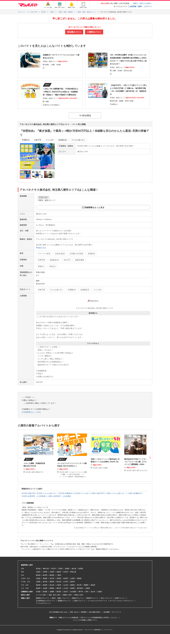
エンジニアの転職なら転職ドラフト (85, 620)
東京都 (38, 568)
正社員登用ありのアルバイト (45, 601)
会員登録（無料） (136, 6)
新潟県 (45, 582)
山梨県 (38, 582)
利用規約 (84, 612)
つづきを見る (85, 115)
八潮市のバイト (94, 32)
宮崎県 (72, 588)
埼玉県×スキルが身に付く (47, 493)
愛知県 (38, 575)
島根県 (45, 585)
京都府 (52, 572)
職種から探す (67, 595)
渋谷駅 (38, 592)
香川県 (79, 585)
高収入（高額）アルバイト (61, 598)
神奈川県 (46, 568)
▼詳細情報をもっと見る (31, 412)
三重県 (59, 575)
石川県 (65, 582)
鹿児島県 (80, 588)
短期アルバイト (120, 598)
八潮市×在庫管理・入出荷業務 (59, 496)
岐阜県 (45, 575)
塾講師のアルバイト (42, 598)
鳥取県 (38, 585)
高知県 (93, 585)
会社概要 (107, 612)
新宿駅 (45, 592)
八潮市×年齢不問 (97, 493)
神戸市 (81, 592)
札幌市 (100, 592)
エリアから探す (41, 595)
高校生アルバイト (78, 598)
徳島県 (72, 585)
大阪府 (38, 572)
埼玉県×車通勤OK (66, 493)
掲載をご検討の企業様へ (142, 3)
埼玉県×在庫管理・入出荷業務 (33, 496)
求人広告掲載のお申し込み (58, 612)
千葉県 (60, 568)
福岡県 (38, 588)
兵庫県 (45, 572)
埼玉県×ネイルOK (81, 493)
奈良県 (65, 572)
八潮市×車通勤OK (134, 493)
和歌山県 (73, 572)
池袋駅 (52, 592)
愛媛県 (86, 585)
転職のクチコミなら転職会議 (68, 617)
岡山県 (52, 585)
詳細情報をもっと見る (94, 207)
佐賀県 (45, 588)
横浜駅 (59, 592)
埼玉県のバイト (74, 32)
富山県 (59, 582)
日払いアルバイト (107, 598)
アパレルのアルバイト (43, 603)
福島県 (79, 578)
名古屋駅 (73, 592)
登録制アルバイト (92, 598)
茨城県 (67, 568)
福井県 (72, 582)
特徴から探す (78, 595)
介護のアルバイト (79, 601)
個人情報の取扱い (95, 612)
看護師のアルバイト (64, 601)
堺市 (86, 592)
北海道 (38, 578)
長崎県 (52, 588)
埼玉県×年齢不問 (28, 493)
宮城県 (59, 578)
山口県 (65, 585)
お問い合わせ (74, 612)
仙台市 (93, 592)
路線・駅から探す (55, 595)
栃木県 (74, 568)
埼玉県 (53, 568)
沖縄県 (87, 588)
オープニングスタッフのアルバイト (122, 601)
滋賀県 (59, 572)
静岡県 (52, 575)
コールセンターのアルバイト (97, 601)
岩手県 (52, 578)
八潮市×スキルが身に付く (115, 493)
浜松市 (65, 592)
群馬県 (81, 568)
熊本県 (59, 588)
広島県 (59, 585)
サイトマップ (116, 612)
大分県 (65, 588)
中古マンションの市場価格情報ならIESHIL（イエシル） (99, 617)
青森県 (45, 578)
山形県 (72, 578)
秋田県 (65, 578)
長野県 (52, 582)
